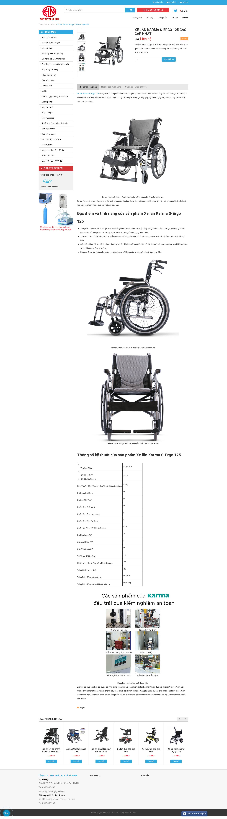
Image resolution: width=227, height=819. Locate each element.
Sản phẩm (163, 17)
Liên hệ (185, 17)
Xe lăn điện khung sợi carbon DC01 (101, 750)
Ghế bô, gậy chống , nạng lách (54, 96)
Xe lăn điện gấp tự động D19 (176, 750)
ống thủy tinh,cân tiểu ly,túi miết (55, 64)
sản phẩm (159, 2)
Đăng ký (185, 2)
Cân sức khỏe (47, 80)
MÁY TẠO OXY (47, 155)
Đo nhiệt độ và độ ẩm (51, 139)
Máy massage (47, 118)
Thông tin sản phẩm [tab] (88, 87)
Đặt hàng (169, 59)
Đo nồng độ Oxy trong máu (53, 59)
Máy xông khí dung (49, 69)
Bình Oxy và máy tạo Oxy (52, 53)
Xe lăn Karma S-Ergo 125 (88, 93)
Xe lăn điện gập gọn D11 (151, 750)
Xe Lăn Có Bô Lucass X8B (76, 750)
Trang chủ (137, 17)
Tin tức (175, 17)
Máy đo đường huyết (50, 43)
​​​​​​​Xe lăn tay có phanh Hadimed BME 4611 (51, 750)
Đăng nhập (172, 2)
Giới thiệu (150, 17)
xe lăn (52, 24)
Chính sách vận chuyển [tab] (136, 87)
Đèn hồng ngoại (48, 134)
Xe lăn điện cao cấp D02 (126, 750)
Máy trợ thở (46, 48)
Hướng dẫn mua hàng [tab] (111, 87)
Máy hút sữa (47, 145)
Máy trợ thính (47, 107)
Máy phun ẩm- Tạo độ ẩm (52, 150)
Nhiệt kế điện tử (48, 75)
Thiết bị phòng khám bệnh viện (54, 123)
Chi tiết (51, 761)
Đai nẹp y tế (46, 102)
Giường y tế (46, 86)
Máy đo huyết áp (48, 37)
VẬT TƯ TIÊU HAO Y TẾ (51, 161)
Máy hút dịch (47, 112)
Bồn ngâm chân (48, 129)
